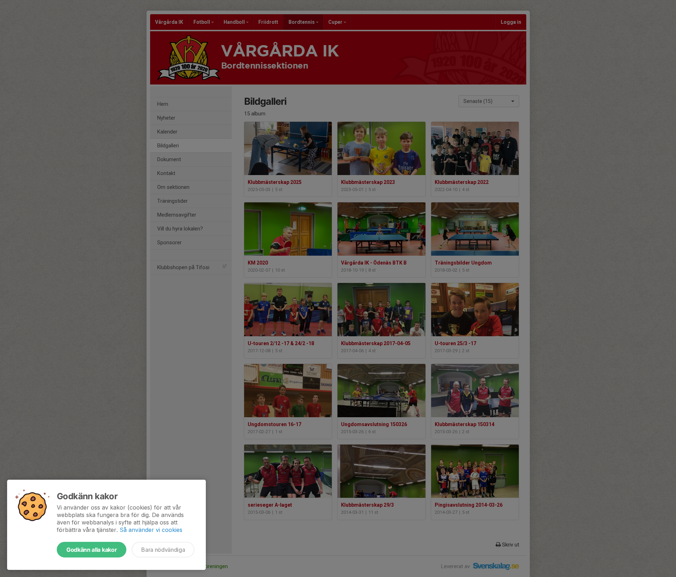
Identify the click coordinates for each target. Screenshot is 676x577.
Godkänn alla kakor (91, 549)
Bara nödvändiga (163, 549)
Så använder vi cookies (151, 529)
